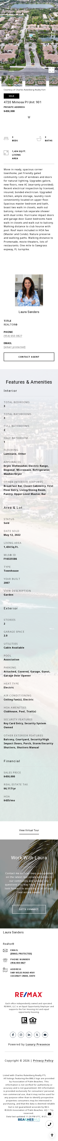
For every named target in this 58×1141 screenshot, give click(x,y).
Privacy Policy (43, 1060)
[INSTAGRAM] (21, 1035)
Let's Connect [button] (29, 909)
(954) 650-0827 (13, 335)
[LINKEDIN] (29, 1035)
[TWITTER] (37, 1035)
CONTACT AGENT (29, 356)
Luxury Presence (38, 1044)
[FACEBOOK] (13, 1035)
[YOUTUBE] (45, 1035)
